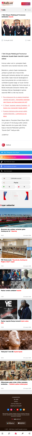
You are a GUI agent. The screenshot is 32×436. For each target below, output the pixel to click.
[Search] (9, 433)
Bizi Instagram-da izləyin (10, 157)
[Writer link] (22, 433)
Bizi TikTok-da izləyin (9, 161)
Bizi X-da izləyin (8, 171)
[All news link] (29, 433)
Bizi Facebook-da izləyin (10, 166)
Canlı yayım (25, 3)
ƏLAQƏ (16, 399)
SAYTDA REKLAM (16, 403)
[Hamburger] (2, 433)
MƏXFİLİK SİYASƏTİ (16, 406)
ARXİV (16, 401)
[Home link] (16, 433)
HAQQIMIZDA (16, 397)
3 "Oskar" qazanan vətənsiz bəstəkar (16, 107)
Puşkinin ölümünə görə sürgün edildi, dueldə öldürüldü (15, 113)
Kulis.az (8, 145)
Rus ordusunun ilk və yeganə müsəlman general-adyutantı (16, 99)
